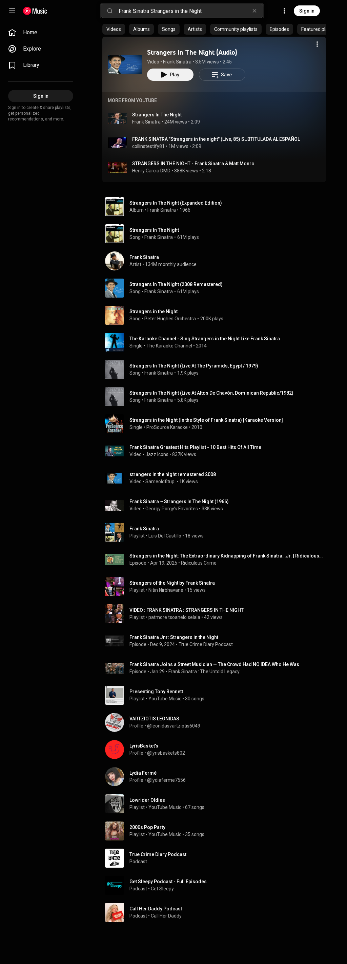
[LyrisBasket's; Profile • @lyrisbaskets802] (216, 749)
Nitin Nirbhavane (165, 590)
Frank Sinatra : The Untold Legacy (204, 671)
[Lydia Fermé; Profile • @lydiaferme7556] (216, 776)
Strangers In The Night (157, 114)
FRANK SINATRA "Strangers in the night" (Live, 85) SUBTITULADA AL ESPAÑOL (216, 139)
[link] (41, 32)
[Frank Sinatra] (216, 261)
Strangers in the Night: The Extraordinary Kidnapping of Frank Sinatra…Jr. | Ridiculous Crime (226, 556)
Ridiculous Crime (199, 563)
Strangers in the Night (153, 311)
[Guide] (12, 11)
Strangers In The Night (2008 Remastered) (176, 284)
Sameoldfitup (160, 481)
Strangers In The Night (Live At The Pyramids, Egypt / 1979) (193, 365)
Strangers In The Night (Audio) (192, 52)
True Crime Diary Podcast (206, 644)
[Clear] (254, 10)
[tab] (113, 29)
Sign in (306, 11)
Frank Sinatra (177, 61)
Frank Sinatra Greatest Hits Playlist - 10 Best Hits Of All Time (195, 447)
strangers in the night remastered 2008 (172, 474)
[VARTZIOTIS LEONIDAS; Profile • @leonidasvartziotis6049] (216, 722)
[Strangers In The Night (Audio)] (125, 64)
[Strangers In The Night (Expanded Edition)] (216, 206)
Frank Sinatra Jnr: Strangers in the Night (173, 637)
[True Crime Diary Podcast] (216, 858)
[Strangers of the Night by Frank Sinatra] (216, 586)
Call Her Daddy (166, 916)
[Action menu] (317, 44)
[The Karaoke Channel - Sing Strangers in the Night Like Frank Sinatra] (216, 342)
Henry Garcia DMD (151, 170)
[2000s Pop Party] (216, 831)
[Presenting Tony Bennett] (216, 695)
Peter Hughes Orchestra (170, 318)
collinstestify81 (148, 146)
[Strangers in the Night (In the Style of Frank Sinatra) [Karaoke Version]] (216, 423)
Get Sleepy (162, 888)
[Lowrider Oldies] (216, 803)
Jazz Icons (156, 454)
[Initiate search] (109, 10)
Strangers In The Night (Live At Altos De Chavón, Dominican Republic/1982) (211, 393)
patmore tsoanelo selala (174, 617)
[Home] (35, 11)
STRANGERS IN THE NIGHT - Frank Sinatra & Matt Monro (193, 163)
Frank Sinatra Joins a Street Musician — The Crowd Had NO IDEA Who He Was (214, 664)
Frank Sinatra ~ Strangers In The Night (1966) (179, 501)
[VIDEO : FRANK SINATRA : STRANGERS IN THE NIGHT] (216, 613)
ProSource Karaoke (167, 427)
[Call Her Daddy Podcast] (216, 912)
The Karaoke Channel (169, 345)
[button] (124, 64)
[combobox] (191, 11)
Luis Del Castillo (164, 535)
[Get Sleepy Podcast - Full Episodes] (216, 885)
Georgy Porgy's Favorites (171, 508)
